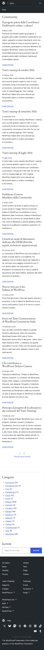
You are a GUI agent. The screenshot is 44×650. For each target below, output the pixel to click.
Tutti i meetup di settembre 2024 (19, 111)
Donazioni (28, 589)
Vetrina (26, 563)
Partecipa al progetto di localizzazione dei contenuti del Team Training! (21, 409)
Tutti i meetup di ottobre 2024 (18, 70)
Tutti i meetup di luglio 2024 (17, 152)
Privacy (5, 574)
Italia (9, 621)
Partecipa (27, 581)
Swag (26, 592)
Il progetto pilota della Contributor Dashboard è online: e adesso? (20, 24)
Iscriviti (36, 550)
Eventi (7, 495)
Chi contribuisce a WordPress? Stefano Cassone (17, 364)
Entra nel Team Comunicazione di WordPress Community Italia (19, 320)
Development (10, 492)
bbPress (6, 607)
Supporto (9, 518)
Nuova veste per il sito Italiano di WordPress (13, 288)
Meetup (8, 502)
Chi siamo (6, 563)
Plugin (25, 570)
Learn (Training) (8, 581)
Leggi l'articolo (7, 65)
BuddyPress (8, 611)
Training (8, 524)
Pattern (26, 574)
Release (8, 511)
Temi (25, 567)
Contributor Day (11, 486)
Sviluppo (8, 521)
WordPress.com (9, 600)
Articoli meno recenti (22, 456)
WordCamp (9, 534)
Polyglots (9, 508)
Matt (5, 603)
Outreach (8, 505)
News (4, 10)
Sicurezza (9, 515)
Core (7, 489)
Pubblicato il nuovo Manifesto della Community (17, 196)
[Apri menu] (40, 3)
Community (9, 482)
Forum (7, 499)
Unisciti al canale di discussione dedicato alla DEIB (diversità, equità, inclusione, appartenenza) (19, 242)
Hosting (5, 570)
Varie (7, 531)
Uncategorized (11, 528)
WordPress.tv (8, 592)
